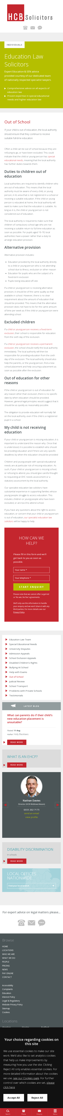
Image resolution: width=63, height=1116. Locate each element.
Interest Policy (8, 997)
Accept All (13, 1097)
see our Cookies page (26, 1078)
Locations (7, 950)
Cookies (6, 1012)
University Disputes (19, 649)
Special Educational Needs (23, 644)
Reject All (37, 1097)
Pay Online (7, 973)
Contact (7, 977)
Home (5, 946)
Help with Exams (18, 672)
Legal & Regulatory (11, 1000)
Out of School (16, 677)
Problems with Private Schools (25, 691)
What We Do (8, 958)
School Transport (18, 686)
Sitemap (6, 1008)
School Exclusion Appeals (22, 658)
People (5, 961)
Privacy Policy (18, 612)
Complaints (7, 989)
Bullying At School (18, 667)
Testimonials (16, 695)
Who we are (8, 954)
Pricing (6, 965)
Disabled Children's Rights (23, 663)
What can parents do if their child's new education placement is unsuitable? (29, 718)
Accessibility (7, 985)
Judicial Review (17, 681)
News (5, 969)
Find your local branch (18, 886)
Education (6, 993)
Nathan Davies (31, 800)
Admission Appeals (19, 653)
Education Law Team (20, 639)
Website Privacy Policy (12, 1004)
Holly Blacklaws (21, 734)
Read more (17, 861)
